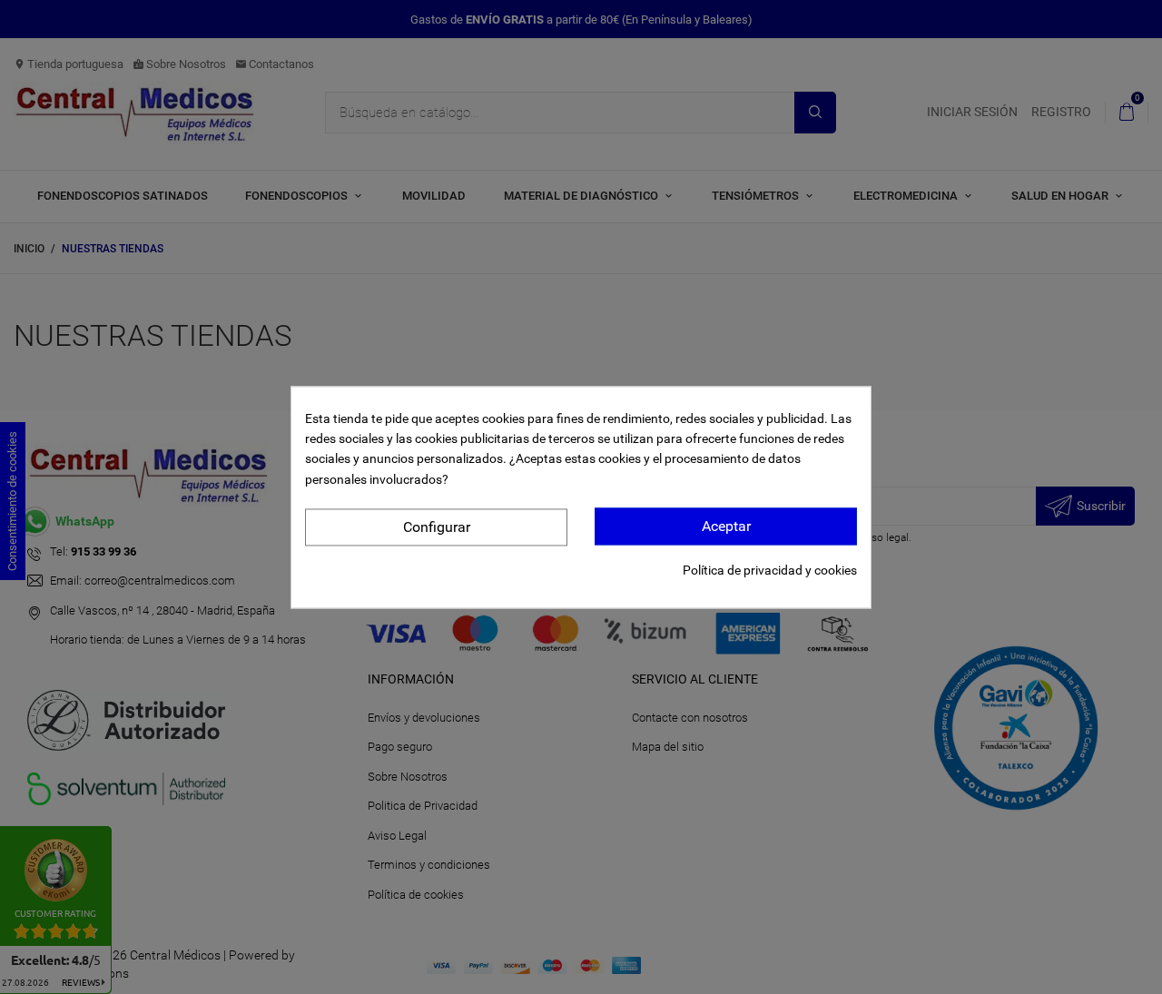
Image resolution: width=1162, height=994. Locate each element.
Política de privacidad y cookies (770, 570)
